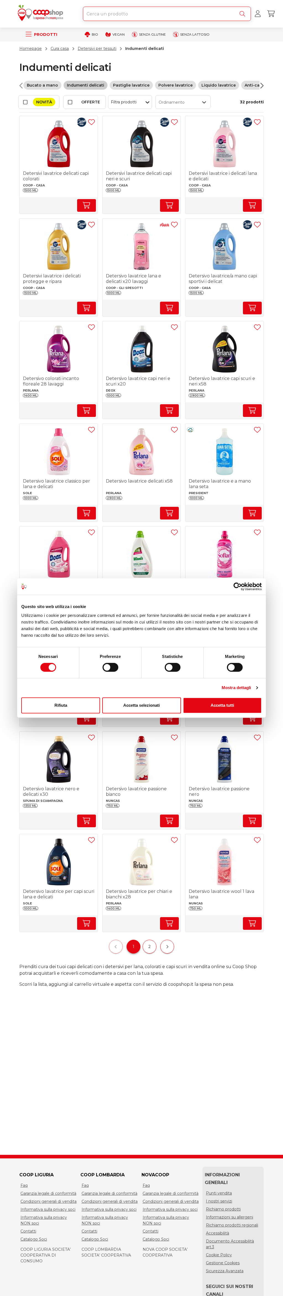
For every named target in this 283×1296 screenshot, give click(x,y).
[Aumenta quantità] (86, 205)
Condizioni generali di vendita (48, 1201)
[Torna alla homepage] (41, 14)
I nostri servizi (219, 1201)
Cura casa (60, 48)
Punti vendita (219, 1193)
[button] (183, 102)
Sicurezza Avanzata (224, 1270)
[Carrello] (270, 14)
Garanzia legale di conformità (48, 1193)
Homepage (30, 48)
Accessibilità (217, 1233)
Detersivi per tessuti (97, 48)
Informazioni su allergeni (229, 1217)
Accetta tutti (222, 705)
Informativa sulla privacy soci (47, 1209)
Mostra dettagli (236, 687)
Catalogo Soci (33, 1239)
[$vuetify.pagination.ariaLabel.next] (167, 947)
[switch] (110, 667)
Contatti (28, 1231)
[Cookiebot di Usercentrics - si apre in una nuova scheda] (237, 586)
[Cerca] (243, 14)
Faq (24, 1185)
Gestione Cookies (223, 1262)
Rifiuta (60, 705)
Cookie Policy (219, 1254)
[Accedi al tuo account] (257, 14)
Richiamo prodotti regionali (232, 1225)
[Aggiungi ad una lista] (91, 122)
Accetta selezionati (141, 705)
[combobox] (167, 14)
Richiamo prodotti (223, 1209)
